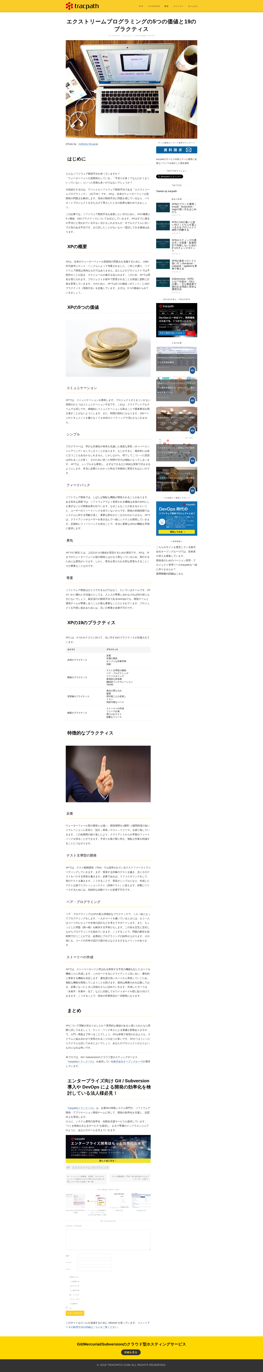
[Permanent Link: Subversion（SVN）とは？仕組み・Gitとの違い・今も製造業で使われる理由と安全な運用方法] (163, 286)
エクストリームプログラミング (90, 1167)
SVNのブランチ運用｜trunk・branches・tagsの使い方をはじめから (184, 208)
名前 (68, 1256)
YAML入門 (119, 1210)
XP (68, 1167)
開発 (167, 6)
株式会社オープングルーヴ (128, 1061)
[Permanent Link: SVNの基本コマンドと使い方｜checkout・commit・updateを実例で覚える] (163, 268)
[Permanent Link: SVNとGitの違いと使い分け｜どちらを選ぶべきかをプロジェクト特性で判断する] (163, 229)
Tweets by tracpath (166, 191)
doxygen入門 (141, 1210)
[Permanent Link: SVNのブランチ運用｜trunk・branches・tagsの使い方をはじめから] (163, 211)
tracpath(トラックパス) (81, 1061)
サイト (68, 1269)
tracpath (115, 36)
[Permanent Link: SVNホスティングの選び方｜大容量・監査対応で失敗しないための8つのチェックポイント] (163, 247)
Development (141, 36)
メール (69, 1262)
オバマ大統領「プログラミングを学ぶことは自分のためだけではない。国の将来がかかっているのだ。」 (176, 478)
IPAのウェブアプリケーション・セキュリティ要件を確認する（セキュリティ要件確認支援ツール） (177, 387)
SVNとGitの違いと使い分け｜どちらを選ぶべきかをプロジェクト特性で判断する (184, 226)
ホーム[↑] (192, 6)
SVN (141, 6)
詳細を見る (130, 1352)
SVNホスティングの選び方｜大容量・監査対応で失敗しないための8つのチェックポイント (184, 245)
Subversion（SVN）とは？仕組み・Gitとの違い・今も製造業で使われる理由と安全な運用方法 (184, 283)
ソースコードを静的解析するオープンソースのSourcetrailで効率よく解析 (97, 1213)
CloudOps (154, 6)
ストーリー (178, 6)
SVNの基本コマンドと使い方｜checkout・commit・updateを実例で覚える (184, 264)
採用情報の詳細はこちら (169, 573)
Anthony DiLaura (88, 144)
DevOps (151, 36)
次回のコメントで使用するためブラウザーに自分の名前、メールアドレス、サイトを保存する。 (74, 1292)
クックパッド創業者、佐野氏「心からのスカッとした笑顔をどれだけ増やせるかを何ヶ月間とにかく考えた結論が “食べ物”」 (86, 1179)
